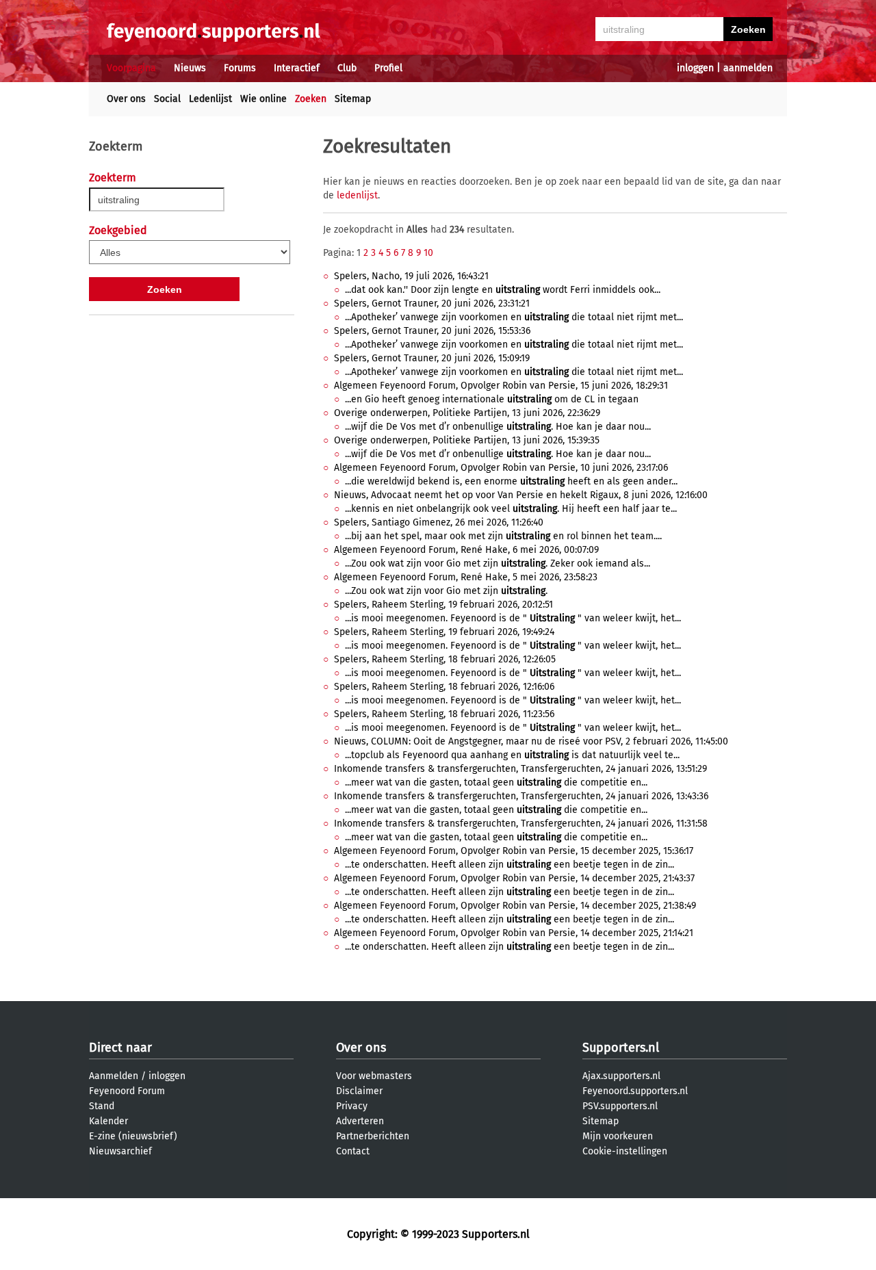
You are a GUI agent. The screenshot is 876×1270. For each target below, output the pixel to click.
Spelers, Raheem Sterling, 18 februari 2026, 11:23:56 (444, 714)
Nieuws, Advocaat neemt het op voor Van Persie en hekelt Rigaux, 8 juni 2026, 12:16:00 (521, 495)
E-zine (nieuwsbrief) (133, 1136)
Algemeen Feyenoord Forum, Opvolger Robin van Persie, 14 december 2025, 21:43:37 (514, 878)
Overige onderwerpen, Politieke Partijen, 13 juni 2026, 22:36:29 (467, 413)
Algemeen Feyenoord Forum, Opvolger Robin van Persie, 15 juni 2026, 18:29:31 (501, 385)
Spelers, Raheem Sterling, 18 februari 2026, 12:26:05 (445, 659)
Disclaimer (359, 1091)
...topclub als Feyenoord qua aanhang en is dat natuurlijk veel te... (512, 755)
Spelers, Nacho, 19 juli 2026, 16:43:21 (411, 276)
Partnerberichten (372, 1136)
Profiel (388, 68)
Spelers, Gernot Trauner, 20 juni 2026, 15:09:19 (432, 358)
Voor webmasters (374, 1076)
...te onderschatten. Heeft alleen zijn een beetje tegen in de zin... (509, 864)
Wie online (263, 99)
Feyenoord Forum (127, 1091)
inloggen (695, 68)
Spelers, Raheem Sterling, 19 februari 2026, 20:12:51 (443, 604)
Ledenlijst (210, 99)
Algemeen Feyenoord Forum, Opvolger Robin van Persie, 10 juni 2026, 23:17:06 (501, 468)
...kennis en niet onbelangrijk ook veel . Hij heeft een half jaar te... (511, 509)
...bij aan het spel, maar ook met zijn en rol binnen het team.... (503, 536)
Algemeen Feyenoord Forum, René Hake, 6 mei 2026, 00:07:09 (466, 550)
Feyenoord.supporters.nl (635, 1091)
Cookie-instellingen (624, 1151)
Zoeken (310, 99)
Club (347, 68)
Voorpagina (131, 68)
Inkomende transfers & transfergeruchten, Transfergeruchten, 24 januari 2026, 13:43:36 (521, 796)
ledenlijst (357, 195)
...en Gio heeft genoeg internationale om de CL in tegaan (492, 399)
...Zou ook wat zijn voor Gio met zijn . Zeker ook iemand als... (497, 563)
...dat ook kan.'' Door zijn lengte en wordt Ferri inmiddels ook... (502, 290)
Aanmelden (113, 1076)
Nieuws (190, 68)
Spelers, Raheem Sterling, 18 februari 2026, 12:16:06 (444, 686)
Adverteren (360, 1121)
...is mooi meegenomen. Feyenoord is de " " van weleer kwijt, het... (513, 618)
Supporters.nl (620, 1047)
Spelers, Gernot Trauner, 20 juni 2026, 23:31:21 (432, 303)
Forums (240, 68)
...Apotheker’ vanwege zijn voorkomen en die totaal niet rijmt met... (514, 317)
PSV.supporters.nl (620, 1106)
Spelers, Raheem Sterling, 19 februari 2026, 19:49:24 (444, 632)
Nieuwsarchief (120, 1151)
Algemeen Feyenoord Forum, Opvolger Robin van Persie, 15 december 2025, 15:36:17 (513, 851)
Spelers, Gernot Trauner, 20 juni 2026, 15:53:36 (432, 331)
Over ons (126, 99)
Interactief (297, 68)
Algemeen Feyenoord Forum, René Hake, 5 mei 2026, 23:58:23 (465, 577)
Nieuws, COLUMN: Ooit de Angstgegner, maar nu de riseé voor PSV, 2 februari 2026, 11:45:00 (531, 741)
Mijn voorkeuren (617, 1136)
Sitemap (353, 99)
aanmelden (748, 68)
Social (167, 99)
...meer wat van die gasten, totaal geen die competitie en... (496, 782)
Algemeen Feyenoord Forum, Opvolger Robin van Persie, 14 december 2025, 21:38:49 (515, 905)
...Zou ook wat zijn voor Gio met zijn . (446, 591)
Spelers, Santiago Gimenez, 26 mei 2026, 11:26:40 (438, 522)
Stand (101, 1106)
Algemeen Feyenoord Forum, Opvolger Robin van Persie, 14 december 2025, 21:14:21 (513, 933)
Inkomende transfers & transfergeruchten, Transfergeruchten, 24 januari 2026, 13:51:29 (520, 769)
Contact (353, 1151)
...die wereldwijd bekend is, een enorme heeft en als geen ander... (511, 481)
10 (428, 253)
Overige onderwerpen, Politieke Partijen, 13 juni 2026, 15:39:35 (467, 440)
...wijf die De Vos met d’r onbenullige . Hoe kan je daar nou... (498, 426)
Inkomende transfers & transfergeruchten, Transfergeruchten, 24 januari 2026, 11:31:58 (521, 823)
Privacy (352, 1106)
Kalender (108, 1121)
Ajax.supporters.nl (621, 1076)
